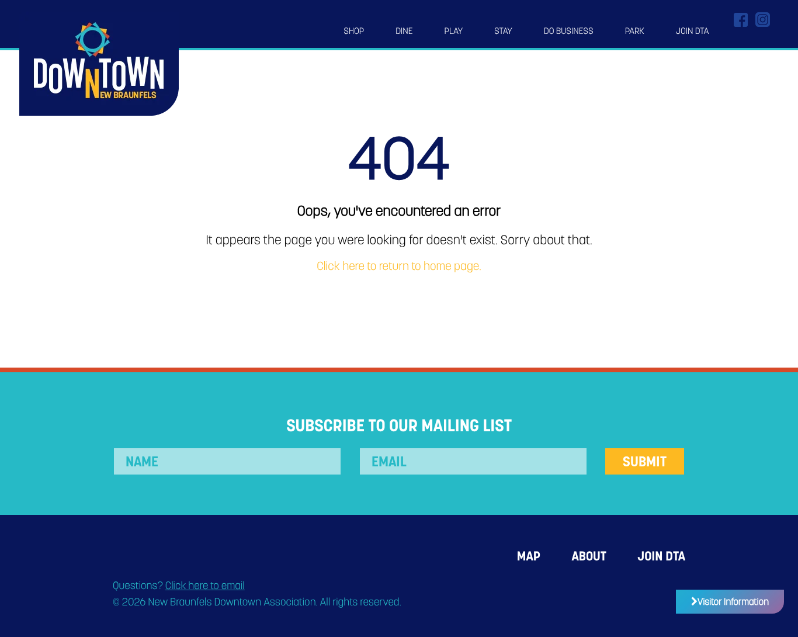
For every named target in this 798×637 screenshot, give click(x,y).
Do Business (569, 31)
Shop (354, 31)
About (588, 556)
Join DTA (692, 31)
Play (454, 31)
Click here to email (205, 586)
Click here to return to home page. (399, 266)
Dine (403, 31)
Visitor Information (733, 602)
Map (528, 556)
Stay (503, 31)
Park (634, 31)
